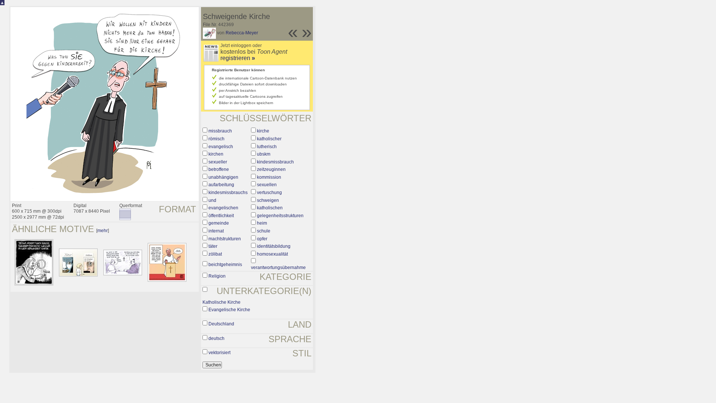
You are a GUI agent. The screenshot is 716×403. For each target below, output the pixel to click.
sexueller (217, 162)
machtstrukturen (224, 238)
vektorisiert (219, 352)
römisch (216, 138)
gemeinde (218, 223)
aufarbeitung (221, 184)
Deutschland (221, 324)
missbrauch (220, 131)
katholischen (270, 207)
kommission (269, 177)
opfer (262, 238)
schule (263, 231)
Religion (217, 276)
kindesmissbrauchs (228, 192)
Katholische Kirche (221, 302)
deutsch (216, 338)
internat (216, 231)
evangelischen (223, 207)
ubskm (263, 154)
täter (212, 246)
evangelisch (220, 146)
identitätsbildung (274, 246)
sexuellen (267, 184)
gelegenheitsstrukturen (280, 215)
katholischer (269, 138)
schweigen (268, 200)
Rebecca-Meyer (242, 32)
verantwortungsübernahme (278, 267)
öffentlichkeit (221, 215)
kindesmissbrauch (275, 162)
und (212, 200)
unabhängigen (223, 177)
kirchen (215, 154)
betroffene (218, 169)
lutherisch (267, 146)
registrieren (237, 58)
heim (262, 223)
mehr (102, 230)
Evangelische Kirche (229, 309)
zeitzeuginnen (271, 169)
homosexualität (272, 254)
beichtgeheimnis (225, 264)
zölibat (215, 254)
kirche (263, 131)
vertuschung (269, 192)
